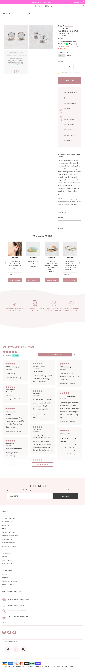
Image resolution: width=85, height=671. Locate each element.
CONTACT (5, 574)
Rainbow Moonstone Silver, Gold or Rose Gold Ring (70, 264)
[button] (62, 26)
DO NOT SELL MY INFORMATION (50, 666)
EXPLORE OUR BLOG (8, 518)
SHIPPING (5, 578)
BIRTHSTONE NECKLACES (10, 536)
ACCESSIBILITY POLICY (33, 666)
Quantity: (61, 62)
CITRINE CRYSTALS (7, 539)
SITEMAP (4, 529)
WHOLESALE (6, 525)
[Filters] (75, 355)
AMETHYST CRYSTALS (8, 543)
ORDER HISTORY (7, 564)
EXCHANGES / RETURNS (9, 581)
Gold (61, 55)
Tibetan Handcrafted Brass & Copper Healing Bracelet (51, 265)
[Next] (79, 263)
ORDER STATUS (6, 560)
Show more (41, 464)
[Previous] (6, 263)
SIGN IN (4, 557)
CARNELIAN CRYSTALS (9, 546)
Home (5, 21)
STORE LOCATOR (7, 522)
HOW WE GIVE (6, 515)
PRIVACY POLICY (6, 666)
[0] (82, 6)
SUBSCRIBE (65, 496)
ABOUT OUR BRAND (8, 585)
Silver (69, 55)
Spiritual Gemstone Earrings (18, 21)
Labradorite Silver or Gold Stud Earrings (15, 263)
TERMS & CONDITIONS (19, 666)
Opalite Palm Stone (33, 263)
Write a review (54, 354)
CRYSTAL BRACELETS (8, 532)
